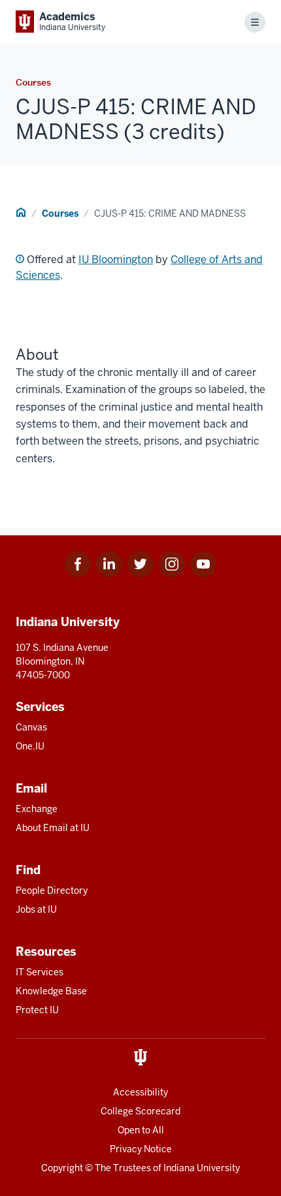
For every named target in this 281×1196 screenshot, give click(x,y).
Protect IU (37, 1010)
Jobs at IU (36, 909)
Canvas (31, 727)
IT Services (39, 972)
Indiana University (201, 1168)
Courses (60, 213)
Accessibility (140, 1092)
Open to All (141, 1130)
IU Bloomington (115, 259)
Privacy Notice (141, 1149)
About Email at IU (53, 828)
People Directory (52, 890)
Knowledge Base (51, 991)
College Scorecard (140, 1111)
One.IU (30, 746)
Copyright (62, 1168)
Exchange (37, 809)
